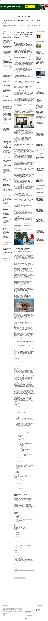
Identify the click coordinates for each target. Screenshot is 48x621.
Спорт (28, 20)
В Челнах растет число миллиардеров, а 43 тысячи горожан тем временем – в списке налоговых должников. (7, 241)
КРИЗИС (4, 25)
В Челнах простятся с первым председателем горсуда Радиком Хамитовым (40, 63)
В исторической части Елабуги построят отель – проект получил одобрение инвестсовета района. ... (7, 107)
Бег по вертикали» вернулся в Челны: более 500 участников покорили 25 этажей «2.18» (7, 250)
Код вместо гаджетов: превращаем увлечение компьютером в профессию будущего (6, 213)
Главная (5, 20)
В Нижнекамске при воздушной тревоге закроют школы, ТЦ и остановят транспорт (7, 35)
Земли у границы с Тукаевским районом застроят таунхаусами (40, 92)
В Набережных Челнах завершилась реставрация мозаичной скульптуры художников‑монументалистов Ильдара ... (8, 67)
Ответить (15, 404)
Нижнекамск (34, 25)
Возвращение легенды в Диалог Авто (7, 200)
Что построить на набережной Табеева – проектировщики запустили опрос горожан (7, 128)
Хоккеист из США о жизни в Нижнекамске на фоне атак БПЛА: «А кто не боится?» (7, 74)
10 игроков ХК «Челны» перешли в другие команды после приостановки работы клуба (40, 156)
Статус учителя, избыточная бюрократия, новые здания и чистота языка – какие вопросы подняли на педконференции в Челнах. (7, 191)
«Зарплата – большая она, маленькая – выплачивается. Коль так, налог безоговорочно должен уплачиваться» (6, 233)
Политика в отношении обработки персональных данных (28, 617)
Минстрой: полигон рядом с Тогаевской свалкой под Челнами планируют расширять (7, 115)
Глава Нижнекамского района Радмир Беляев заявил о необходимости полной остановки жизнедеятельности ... (7, 40)
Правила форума (27, 612)
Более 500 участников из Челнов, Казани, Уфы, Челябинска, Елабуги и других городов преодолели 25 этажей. (7, 257)
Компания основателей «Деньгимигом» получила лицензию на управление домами (7, 48)
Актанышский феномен (11, 25)
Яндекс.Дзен (39, 610)
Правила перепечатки (28, 611)
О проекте (26, 608)
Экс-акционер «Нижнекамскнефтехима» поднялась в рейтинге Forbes (40, 40)
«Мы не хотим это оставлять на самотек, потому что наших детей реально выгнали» (7, 163)
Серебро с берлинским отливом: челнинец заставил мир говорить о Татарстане (39, 81)
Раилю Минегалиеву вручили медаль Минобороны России (39, 144)
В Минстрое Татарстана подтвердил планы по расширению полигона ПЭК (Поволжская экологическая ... (7, 120)
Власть (18, 20)
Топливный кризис (26, 25)
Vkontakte (38, 609)
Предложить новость (35, 20)
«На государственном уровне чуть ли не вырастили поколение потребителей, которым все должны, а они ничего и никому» (7, 182)
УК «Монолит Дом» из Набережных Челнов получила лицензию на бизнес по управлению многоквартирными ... (7, 53)
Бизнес (14, 20)
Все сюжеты (5, 26)
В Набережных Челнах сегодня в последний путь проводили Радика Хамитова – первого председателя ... (7, 95)
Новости (10, 20)
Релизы (39, 25)
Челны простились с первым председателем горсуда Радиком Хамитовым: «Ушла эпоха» (7, 88)
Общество (23, 20)
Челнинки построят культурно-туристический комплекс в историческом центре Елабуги (40, 51)
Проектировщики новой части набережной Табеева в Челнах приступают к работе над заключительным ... (7, 134)
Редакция (26, 609)
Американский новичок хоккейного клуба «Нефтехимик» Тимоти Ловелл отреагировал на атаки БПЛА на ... (7, 80)
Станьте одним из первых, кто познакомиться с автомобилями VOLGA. (7, 204)
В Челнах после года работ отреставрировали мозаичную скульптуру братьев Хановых (7, 61)
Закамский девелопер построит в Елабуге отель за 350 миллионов (7, 102)
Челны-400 (20, 25)
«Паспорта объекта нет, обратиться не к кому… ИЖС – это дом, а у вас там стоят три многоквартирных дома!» (7, 145)
